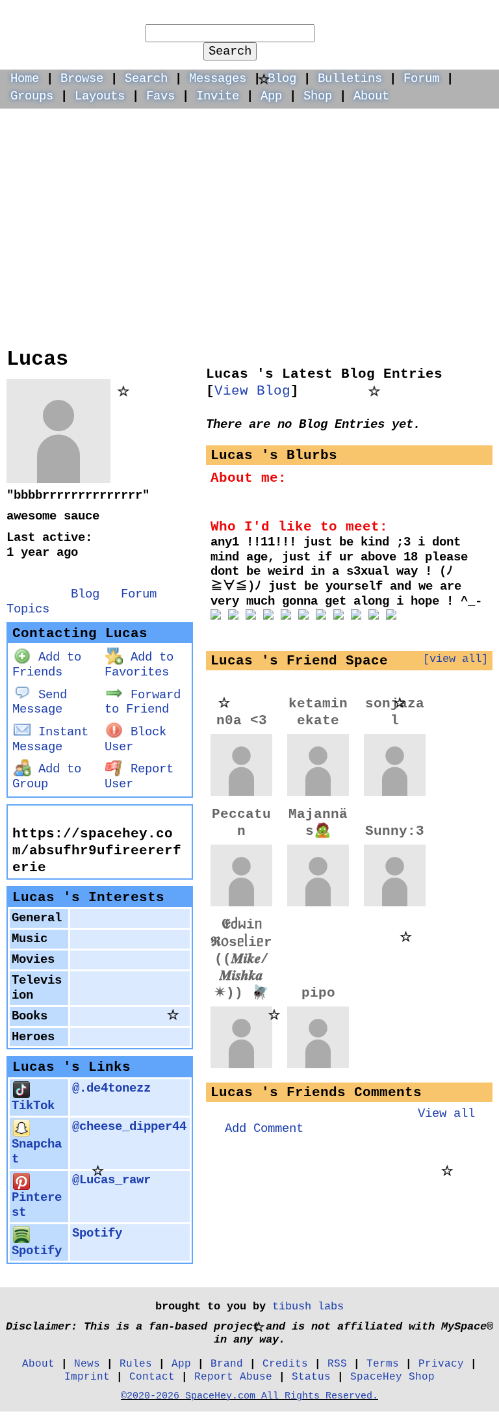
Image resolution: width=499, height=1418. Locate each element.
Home (24, 79)
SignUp (471, 17)
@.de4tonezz (111, 1088)
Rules (136, 1364)
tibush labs (308, 1306)
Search (230, 51)
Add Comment (264, 1129)
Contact (152, 1377)
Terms (382, 1364)
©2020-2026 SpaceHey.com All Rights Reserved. (249, 1396)
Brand (227, 1364)
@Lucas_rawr (111, 1180)
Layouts (100, 96)
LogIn (410, 17)
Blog (282, 79)
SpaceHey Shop (392, 1377)
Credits (285, 1364)
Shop (317, 96)
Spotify (37, 1251)
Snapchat (37, 1151)
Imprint (87, 1377)
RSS (337, 1364)
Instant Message (50, 739)
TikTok (33, 1106)
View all (446, 1114)
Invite (217, 96)
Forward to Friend (143, 702)
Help (356, 17)
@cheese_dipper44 (129, 1127)
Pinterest (37, 1205)
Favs (160, 96)
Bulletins (350, 79)
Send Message (39, 702)
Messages (217, 79)
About (371, 96)
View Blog (252, 391)
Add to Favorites (139, 664)
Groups (31, 96)
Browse (81, 79)
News (87, 1364)
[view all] (455, 659)
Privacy (441, 1364)
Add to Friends (46, 664)
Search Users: (230, 15)
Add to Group (46, 776)
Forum (421, 79)
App (271, 96)
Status (311, 1377)
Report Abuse (233, 1377)
